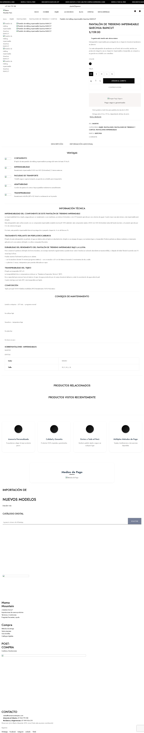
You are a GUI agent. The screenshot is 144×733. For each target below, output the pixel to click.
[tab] (57, 145)
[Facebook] (100, 137)
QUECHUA (98, 133)
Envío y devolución (95, 117)
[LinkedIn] (103, 137)
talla (91, 69)
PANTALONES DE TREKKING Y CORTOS (43, 19)
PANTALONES (21, 19)
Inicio (5, 19)
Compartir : (93, 137)
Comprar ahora (114, 87)
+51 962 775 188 (10, 6)
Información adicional (81, 144)
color (91, 59)
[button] (139, 12)
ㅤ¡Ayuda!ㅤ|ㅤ (72, 6)
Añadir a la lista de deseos (138, 80)
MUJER (12, 19)
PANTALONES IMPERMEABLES (106, 130)
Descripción (57, 144)
